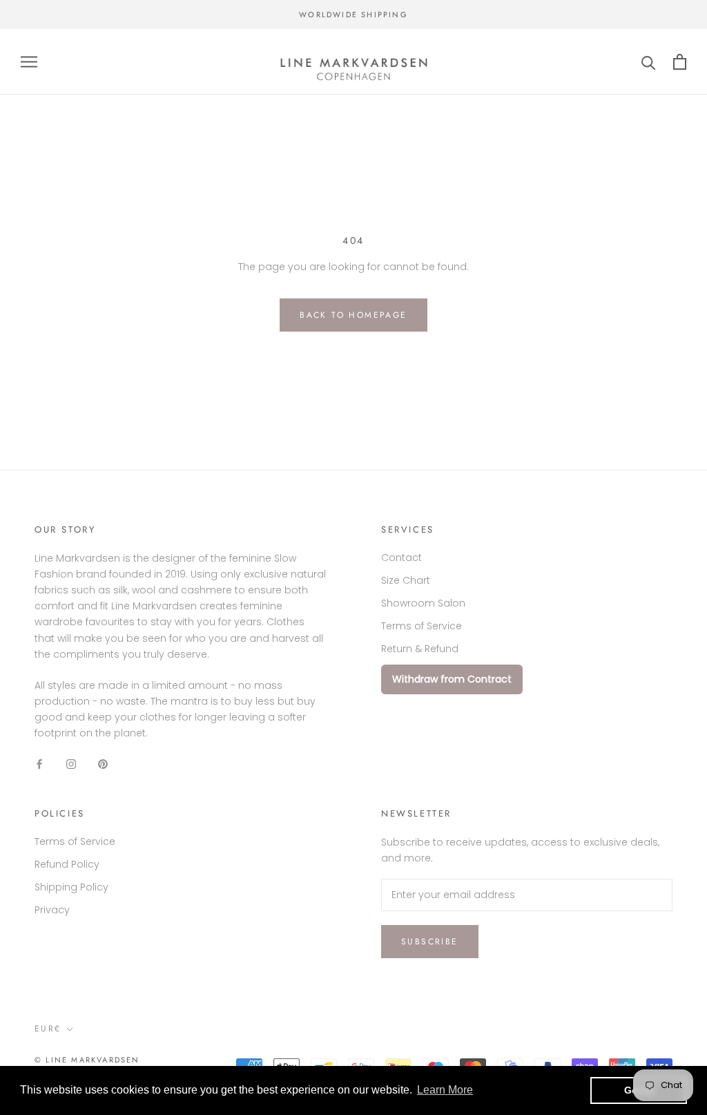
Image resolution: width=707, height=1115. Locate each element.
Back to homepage (353, 315)
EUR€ (48, 1028)
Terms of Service (421, 626)
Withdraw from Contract (452, 679)
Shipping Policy (71, 887)
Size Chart (405, 580)
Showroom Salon (423, 603)
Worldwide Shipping (353, 14)
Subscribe (429, 941)
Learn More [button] (445, 1090)
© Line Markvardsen (87, 1059)
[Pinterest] (103, 764)
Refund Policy (67, 864)
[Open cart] (679, 62)
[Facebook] (39, 764)
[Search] (648, 62)
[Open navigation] (29, 62)
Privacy (52, 910)
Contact (401, 557)
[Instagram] (71, 764)
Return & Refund (419, 649)
